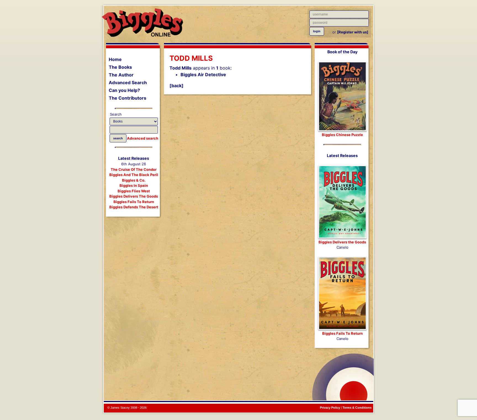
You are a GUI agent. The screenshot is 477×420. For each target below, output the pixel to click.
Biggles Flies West (134, 191)
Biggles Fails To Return (133, 202)
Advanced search (142, 138)
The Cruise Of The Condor (134, 169)
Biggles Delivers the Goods (342, 242)
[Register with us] (352, 32)
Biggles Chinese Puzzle (342, 134)
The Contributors (127, 98)
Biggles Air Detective (203, 74)
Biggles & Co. (133, 180)
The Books (120, 67)
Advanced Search (128, 82)
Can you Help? (124, 90)
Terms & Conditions (357, 407)
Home (115, 59)
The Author (121, 75)
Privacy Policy (330, 407)
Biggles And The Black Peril (133, 174)
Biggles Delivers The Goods (133, 196)
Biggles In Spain (134, 185)
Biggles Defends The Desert (133, 207)
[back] (176, 85)
